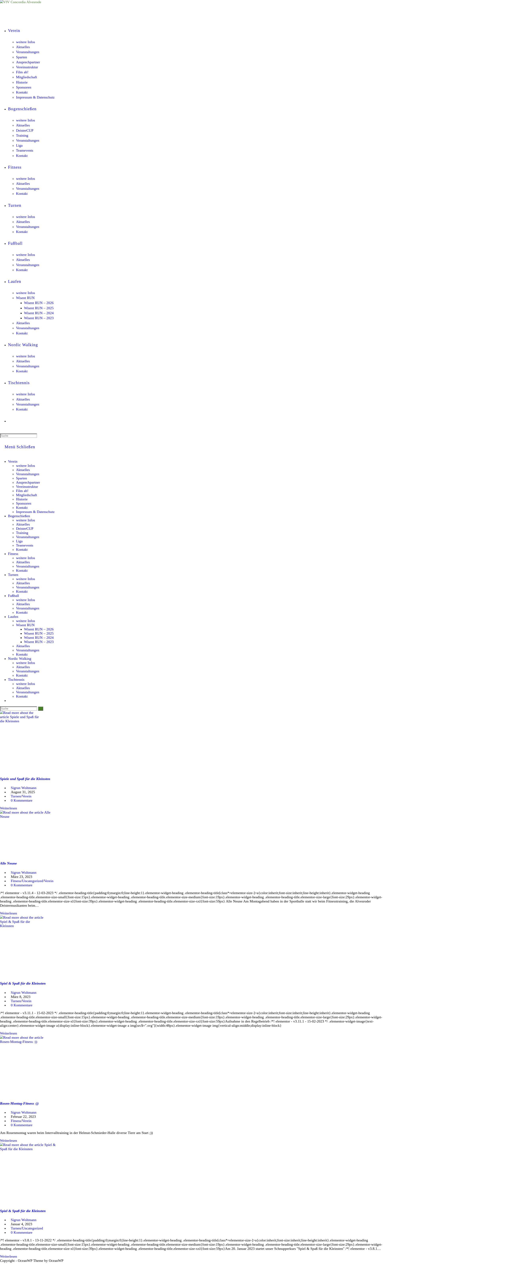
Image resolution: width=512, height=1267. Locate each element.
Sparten (21, 478)
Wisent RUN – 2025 (39, 633)
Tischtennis (16, 680)
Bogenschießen (19, 516)
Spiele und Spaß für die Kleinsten (25, 779)
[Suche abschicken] (40, 709)
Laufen (13, 617)
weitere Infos (25, 466)
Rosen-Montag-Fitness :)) (19, 1103)
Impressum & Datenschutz (35, 512)
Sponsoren (23, 503)
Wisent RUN (25, 625)
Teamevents (24, 545)
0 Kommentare (21, 800)
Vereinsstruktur (27, 487)
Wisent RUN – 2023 (39, 642)
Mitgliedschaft (26, 495)
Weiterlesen (10, 808)
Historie (22, 499)
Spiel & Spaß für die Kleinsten (23, 983)
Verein (12, 461)
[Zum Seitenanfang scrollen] (1, 1265)
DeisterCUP (24, 529)
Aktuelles (23, 470)
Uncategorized (32, 881)
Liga (19, 541)
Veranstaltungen (27, 474)
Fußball (13, 596)
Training (22, 533)
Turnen (13, 575)
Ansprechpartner (28, 482)
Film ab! (22, 491)
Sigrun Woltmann (23, 788)
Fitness (13, 554)
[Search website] (9, 420)
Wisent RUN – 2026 (39, 629)
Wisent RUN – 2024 (39, 638)
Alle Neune (8, 863)
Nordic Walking (19, 659)
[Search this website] (18, 435)
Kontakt (22, 508)
